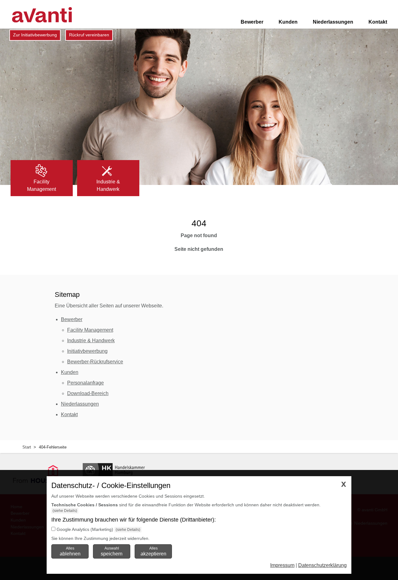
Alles (70, 551)
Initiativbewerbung (87, 351)
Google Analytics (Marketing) (85, 529)
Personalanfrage (85, 382)
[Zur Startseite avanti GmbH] (42, 14)
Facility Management (90, 330)
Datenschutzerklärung (322, 565)
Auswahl (112, 551)
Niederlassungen (333, 22)
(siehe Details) (65, 511)
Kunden (288, 22)
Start (26, 447)
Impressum (282, 565)
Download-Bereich (88, 393)
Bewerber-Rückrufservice (95, 361)
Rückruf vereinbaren (89, 34)
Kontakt (377, 22)
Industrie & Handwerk (91, 340)
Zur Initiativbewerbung (35, 34)
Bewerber (252, 22)
